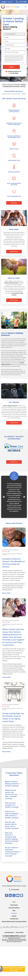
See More (14, 202)
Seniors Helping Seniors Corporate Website (14, 917)
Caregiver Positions (14, 903)
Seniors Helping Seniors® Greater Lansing (14, 882)
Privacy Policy (20, 928)
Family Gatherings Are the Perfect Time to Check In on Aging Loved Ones (13, 740)
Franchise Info (14, 914)
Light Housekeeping (14, 196)
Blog (14, 906)
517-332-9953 (22, 1)
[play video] (14, 391)
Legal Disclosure (9, 928)
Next (24, 495)
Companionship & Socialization (14, 110)
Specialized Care (14, 160)
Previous (4, 495)
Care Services (14, 901)
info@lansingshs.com (14, 71)
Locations (10, 84)
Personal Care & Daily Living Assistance (14, 123)
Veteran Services (14, 172)
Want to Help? (14, 278)
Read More (6, 589)
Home (4, 84)
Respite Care (14, 149)
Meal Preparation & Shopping (14, 184)
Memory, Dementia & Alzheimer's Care (14, 136)
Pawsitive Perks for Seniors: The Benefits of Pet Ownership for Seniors (13, 582)
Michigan (17, 84)
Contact (14, 912)
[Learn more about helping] (14, 267)
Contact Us (14, 462)
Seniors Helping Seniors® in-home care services (12, 550)
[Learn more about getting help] (14, 218)
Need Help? (14, 229)
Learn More (14, 251)
